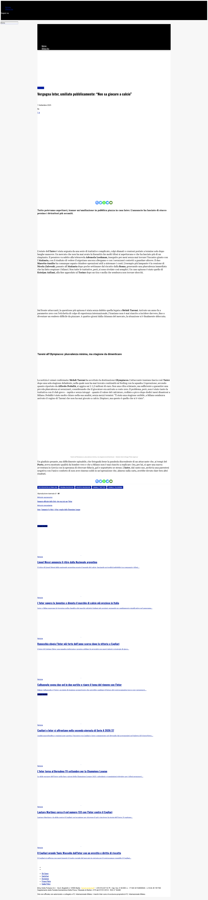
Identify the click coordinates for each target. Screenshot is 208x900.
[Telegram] (107, 202)
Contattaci (45, 876)
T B (38, 113)
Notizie (8, 7)
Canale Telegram (115, 487)
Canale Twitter (99, 487)
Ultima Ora (9, 9)
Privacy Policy (46, 881)
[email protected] (87, 888)
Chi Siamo (45, 873)
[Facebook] (97, 202)
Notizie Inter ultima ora (47, 487)
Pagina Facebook (66, 487)
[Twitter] (100, 202)
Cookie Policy (46, 884)
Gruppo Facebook (83, 487)
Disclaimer (45, 878)
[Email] (111, 202)
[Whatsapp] (104, 202)
